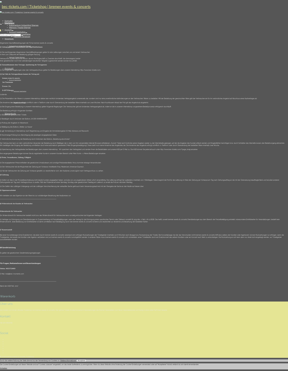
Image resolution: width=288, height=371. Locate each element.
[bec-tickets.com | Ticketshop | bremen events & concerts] (144, 6)
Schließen (3, 368)
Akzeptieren (81, 360)
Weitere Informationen (68, 360)
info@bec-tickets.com (8, 327)
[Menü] (1, 24)
